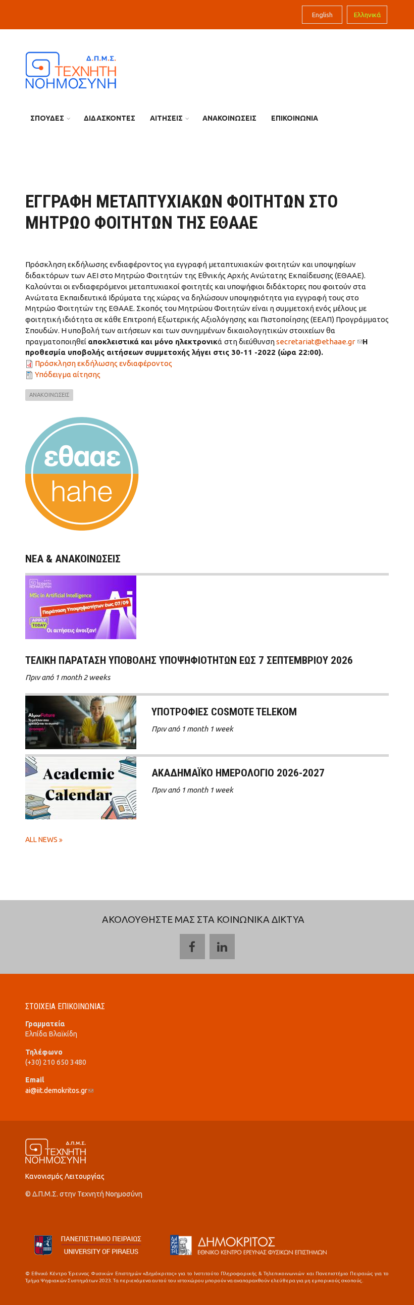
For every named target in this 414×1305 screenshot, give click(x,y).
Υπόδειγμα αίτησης (67, 374)
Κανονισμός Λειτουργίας (65, 1176)
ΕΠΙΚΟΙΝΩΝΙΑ (294, 118)
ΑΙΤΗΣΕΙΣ (166, 118)
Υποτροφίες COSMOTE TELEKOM (224, 712)
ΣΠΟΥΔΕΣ (47, 118)
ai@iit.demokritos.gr (59, 1090)
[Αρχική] (70, 69)
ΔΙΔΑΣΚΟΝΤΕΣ (109, 118)
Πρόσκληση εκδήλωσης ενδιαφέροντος (103, 363)
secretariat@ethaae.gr (319, 341)
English (322, 14)
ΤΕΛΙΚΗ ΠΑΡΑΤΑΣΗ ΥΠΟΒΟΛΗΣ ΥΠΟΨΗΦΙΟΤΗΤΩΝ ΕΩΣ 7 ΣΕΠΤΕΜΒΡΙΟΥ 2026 (189, 660)
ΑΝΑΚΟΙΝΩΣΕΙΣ (229, 118)
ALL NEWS (42, 840)
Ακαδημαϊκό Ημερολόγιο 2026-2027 (238, 773)
